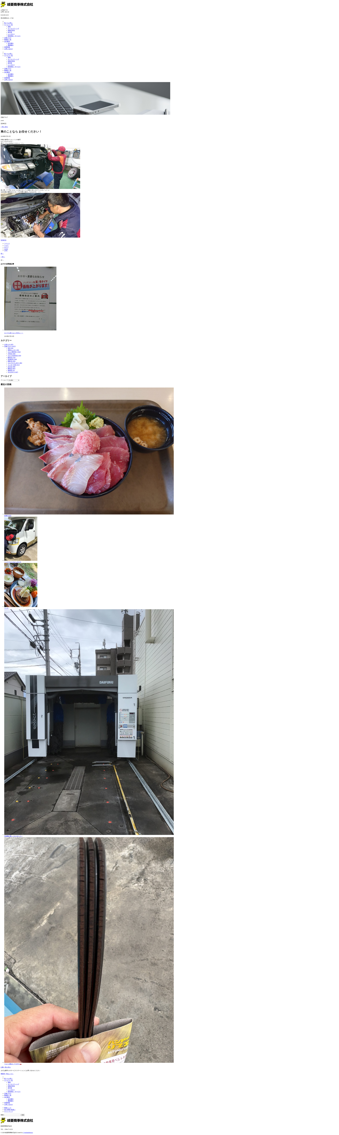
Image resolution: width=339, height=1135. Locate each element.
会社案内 (7, 41)
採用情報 (7, 47)
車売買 (10, 32)
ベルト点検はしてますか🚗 (13, 1064)
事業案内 (10, 45)
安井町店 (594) (12, 359)
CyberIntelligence (28, 1132)
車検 (9, 26)
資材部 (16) (11, 370)
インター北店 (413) (14, 365)
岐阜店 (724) (11, 357)
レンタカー (11, 34)
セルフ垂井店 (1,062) (14, 352)
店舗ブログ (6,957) (10, 346)
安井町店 (3, 240)
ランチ (6, 608)
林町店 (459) (11, 361)
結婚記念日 (7, 515)
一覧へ (3, 257)
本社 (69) (10, 348)
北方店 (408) (11, 366)
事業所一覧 (7, 39)
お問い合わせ (8, 49)
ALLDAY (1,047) (13, 372)
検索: (2, 1115)
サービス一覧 (8, 25)
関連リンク (7, 1108)
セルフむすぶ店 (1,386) (15, 363)
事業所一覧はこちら (7, 1074)
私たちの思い (8, 23)
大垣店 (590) (11, 353)
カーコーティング (13, 28)
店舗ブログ (7, 38)
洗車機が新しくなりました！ (13, 836)
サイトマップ (8, 1111)
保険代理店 (11, 30)
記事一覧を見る (6, 1067)
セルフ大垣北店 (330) (14, 355)
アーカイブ (4, 380)
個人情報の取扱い (10, 1109)
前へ (2, 253)
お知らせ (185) (8, 344)
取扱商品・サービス (14, 36)
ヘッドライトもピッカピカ (12, 562)
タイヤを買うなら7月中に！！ (13, 333)
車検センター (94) (13, 350)
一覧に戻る (4, 127)
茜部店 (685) (11, 368)
